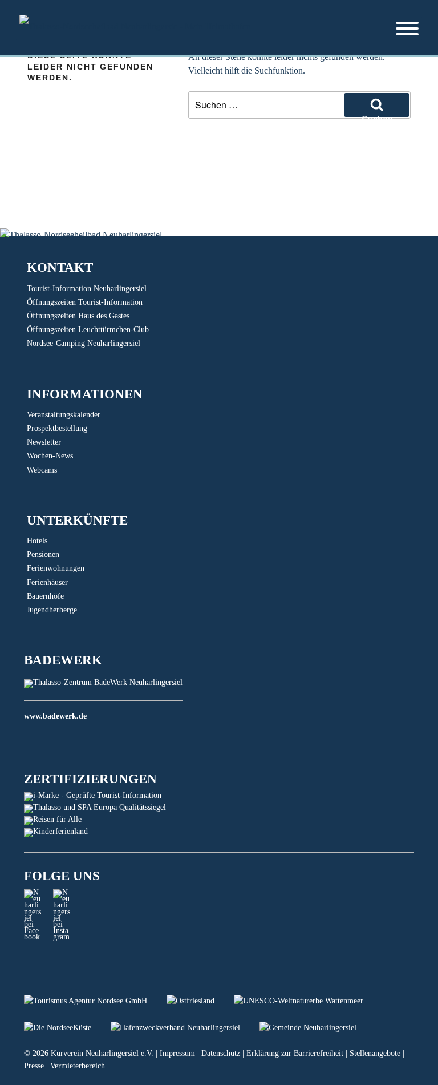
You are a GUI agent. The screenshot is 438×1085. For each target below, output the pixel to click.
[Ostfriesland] (200, 1001)
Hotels (37, 541)
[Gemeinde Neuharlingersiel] (316, 1027)
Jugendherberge (52, 610)
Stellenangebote (375, 1053)
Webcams (42, 470)
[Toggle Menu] (407, 28)
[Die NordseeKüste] (67, 1027)
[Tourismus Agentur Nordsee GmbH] (95, 1001)
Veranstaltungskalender (63, 414)
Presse (34, 1066)
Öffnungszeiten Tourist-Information (85, 302)
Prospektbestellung (57, 428)
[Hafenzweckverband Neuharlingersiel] (185, 1027)
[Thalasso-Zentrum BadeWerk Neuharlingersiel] (103, 682)
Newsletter (44, 442)
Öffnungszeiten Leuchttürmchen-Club (88, 329)
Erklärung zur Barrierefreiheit (294, 1053)
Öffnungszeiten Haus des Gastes (78, 316)
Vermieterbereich (77, 1066)
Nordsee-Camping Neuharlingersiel (83, 343)
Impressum (177, 1053)
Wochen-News (50, 455)
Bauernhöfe (45, 596)
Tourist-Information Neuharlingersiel (87, 288)
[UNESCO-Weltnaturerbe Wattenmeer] (307, 1001)
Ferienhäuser (47, 582)
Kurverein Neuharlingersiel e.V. (102, 1053)
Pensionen (43, 554)
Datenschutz (220, 1053)
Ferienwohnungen (55, 568)
